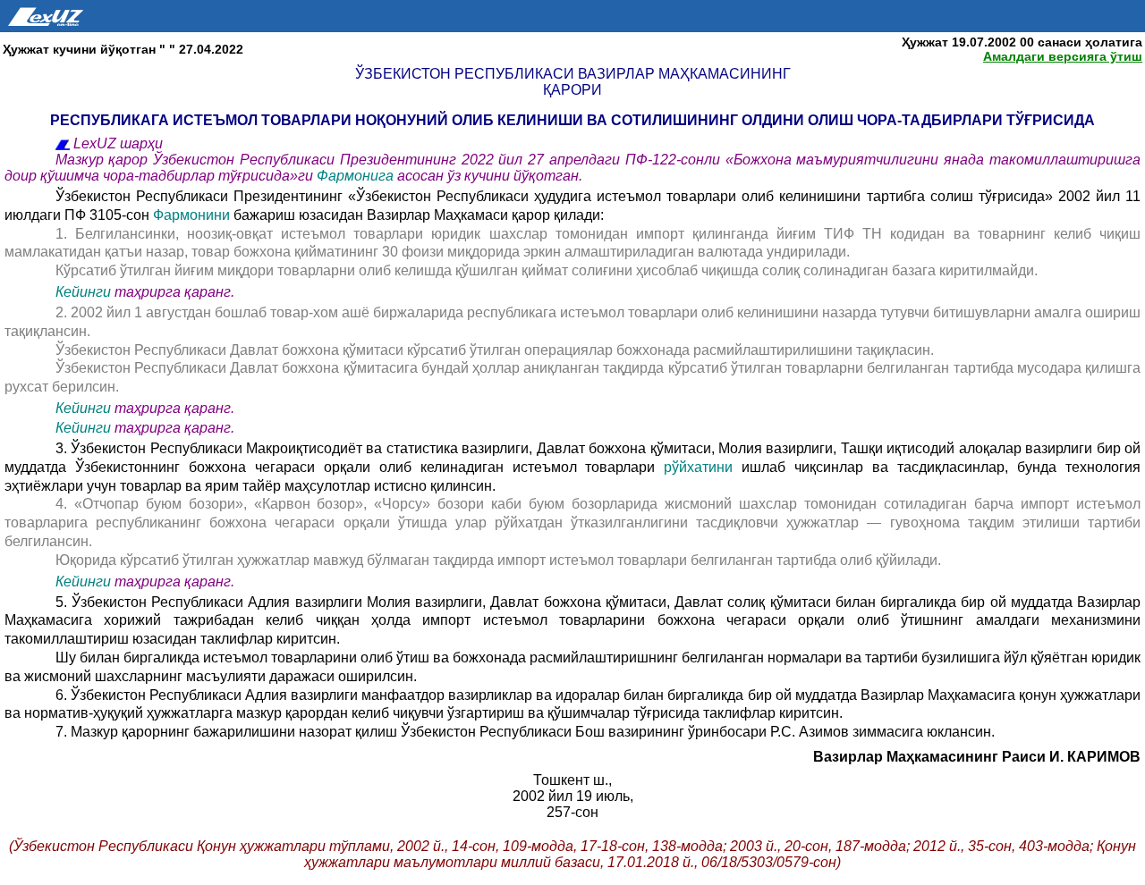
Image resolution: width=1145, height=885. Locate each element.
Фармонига (357, 175)
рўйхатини (703, 467)
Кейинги (83, 291)
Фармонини (191, 215)
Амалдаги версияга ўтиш (1062, 56)
